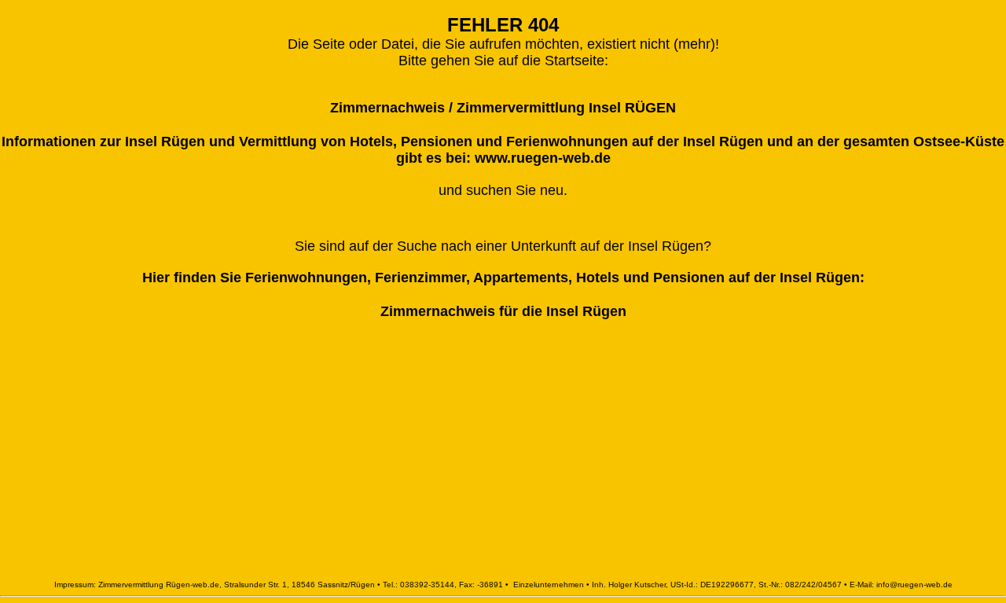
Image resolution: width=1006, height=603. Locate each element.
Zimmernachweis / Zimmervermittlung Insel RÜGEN (503, 108)
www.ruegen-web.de (543, 158)
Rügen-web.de (192, 584)
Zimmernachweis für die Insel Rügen (503, 311)
